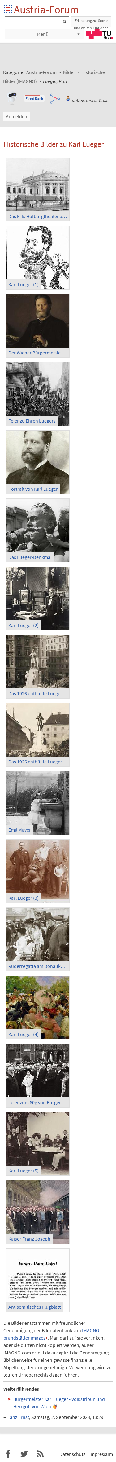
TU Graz (99, 34)
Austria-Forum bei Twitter (24, 1454)
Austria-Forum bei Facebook (8, 1454)
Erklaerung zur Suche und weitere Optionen (91, 22)
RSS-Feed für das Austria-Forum (40, 1454)
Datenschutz (72, 1454)
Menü (43, 34)
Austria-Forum (46, 9)
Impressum (101, 1454)
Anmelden (16, 116)
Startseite (8, 9)
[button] (34, 98)
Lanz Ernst (18, 1417)
